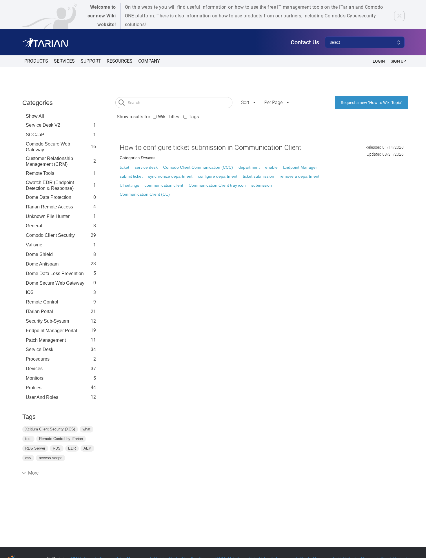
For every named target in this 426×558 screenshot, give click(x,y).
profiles (33, 387)
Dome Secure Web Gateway (55, 283)
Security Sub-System (47, 321)
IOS (30, 292)
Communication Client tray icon (217, 185)
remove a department (299, 176)
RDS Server (35, 448)
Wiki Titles (168, 116)
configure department (217, 176)
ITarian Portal (39, 311)
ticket (124, 167)
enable (271, 167)
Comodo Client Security (50, 235)
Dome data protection (48, 197)
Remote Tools (40, 173)
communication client (164, 185)
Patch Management (46, 340)
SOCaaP (35, 134)
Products (36, 61)
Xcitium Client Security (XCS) (50, 429)
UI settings (129, 185)
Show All (35, 116)
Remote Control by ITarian (61, 439)
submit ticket (131, 176)
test (28, 439)
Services (64, 61)
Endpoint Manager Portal (51, 330)
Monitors (34, 378)
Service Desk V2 (43, 125)
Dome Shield (39, 254)
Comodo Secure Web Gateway (48, 146)
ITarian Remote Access (49, 206)
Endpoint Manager (300, 167)
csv (28, 458)
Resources (119, 61)
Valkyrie (34, 244)
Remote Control (42, 301)
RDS (57, 448)
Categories (37, 102)
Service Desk (39, 349)
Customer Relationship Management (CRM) (49, 161)
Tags (194, 116)
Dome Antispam (42, 263)
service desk (146, 167)
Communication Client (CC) (145, 194)
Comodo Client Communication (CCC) (198, 167)
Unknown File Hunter (48, 216)
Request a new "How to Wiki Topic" (371, 102)
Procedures (38, 359)
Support (91, 61)
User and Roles (42, 397)
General (34, 225)
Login (379, 61)
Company (149, 61)
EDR (72, 448)
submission (261, 185)
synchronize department (170, 176)
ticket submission (258, 176)
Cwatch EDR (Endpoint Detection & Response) (50, 185)
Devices (34, 368)
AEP (87, 448)
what (86, 429)
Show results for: (134, 116)
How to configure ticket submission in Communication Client (210, 147)
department (249, 167)
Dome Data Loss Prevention (55, 273)
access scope (50, 458)
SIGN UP (398, 61)
